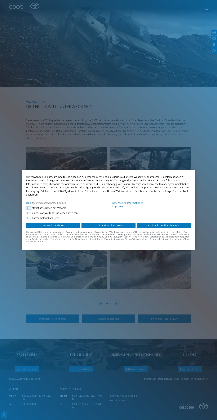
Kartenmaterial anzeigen (45, 218)
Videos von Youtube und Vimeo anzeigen (55, 213)
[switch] (28, 208)
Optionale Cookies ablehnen (164, 225)
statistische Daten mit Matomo (49, 208)
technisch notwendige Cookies (49, 203)
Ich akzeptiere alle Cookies (108, 225)
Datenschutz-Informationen (127, 203)
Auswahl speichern (53, 225)
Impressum (118, 206)
